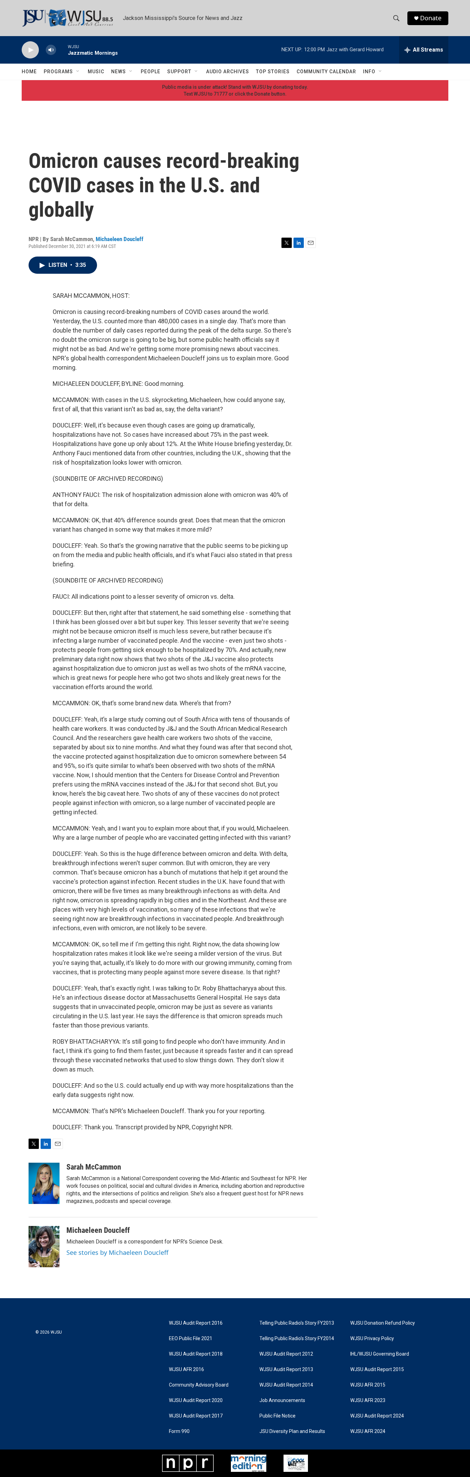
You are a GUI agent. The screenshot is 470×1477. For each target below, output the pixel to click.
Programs (58, 71)
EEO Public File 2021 (190, 1338)
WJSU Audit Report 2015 (377, 1369)
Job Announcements (282, 1400)
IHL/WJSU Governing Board (379, 1354)
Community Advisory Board (198, 1385)
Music (96, 71)
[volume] (51, 50)
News (118, 71)
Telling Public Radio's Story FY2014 (296, 1338)
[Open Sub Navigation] (78, 71)
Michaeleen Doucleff (119, 239)
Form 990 (179, 1431)
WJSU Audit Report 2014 (286, 1385)
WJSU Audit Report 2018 (196, 1354)
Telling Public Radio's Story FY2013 (296, 1323)
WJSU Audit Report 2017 (196, 1416)
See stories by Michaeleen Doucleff (117, 1252)
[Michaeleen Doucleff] (44, 1246)
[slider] (62, 49)
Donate (430, 18)
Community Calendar (326, 71)
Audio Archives (227, 71)
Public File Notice (277, 1416)
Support (179, 71)
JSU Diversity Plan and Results (292, 1431)
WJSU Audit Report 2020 (196, 1400)
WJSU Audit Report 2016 (196, 1323)
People (150, 71)
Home (29, 71)
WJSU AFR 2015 (367, 1385)
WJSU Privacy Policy (372, 1338)
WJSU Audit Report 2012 (286, 1354)
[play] (30, 50)
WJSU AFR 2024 (367, 1431)
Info (369, 71)
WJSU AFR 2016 (186, 1369)
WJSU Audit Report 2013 (286, 1369)
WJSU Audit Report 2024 (377, 1416)
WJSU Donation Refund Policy (382, 1323)
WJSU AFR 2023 (367, 1400)
